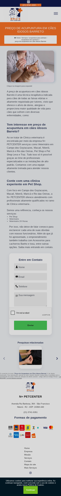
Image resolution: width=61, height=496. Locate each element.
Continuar (30, 490)
